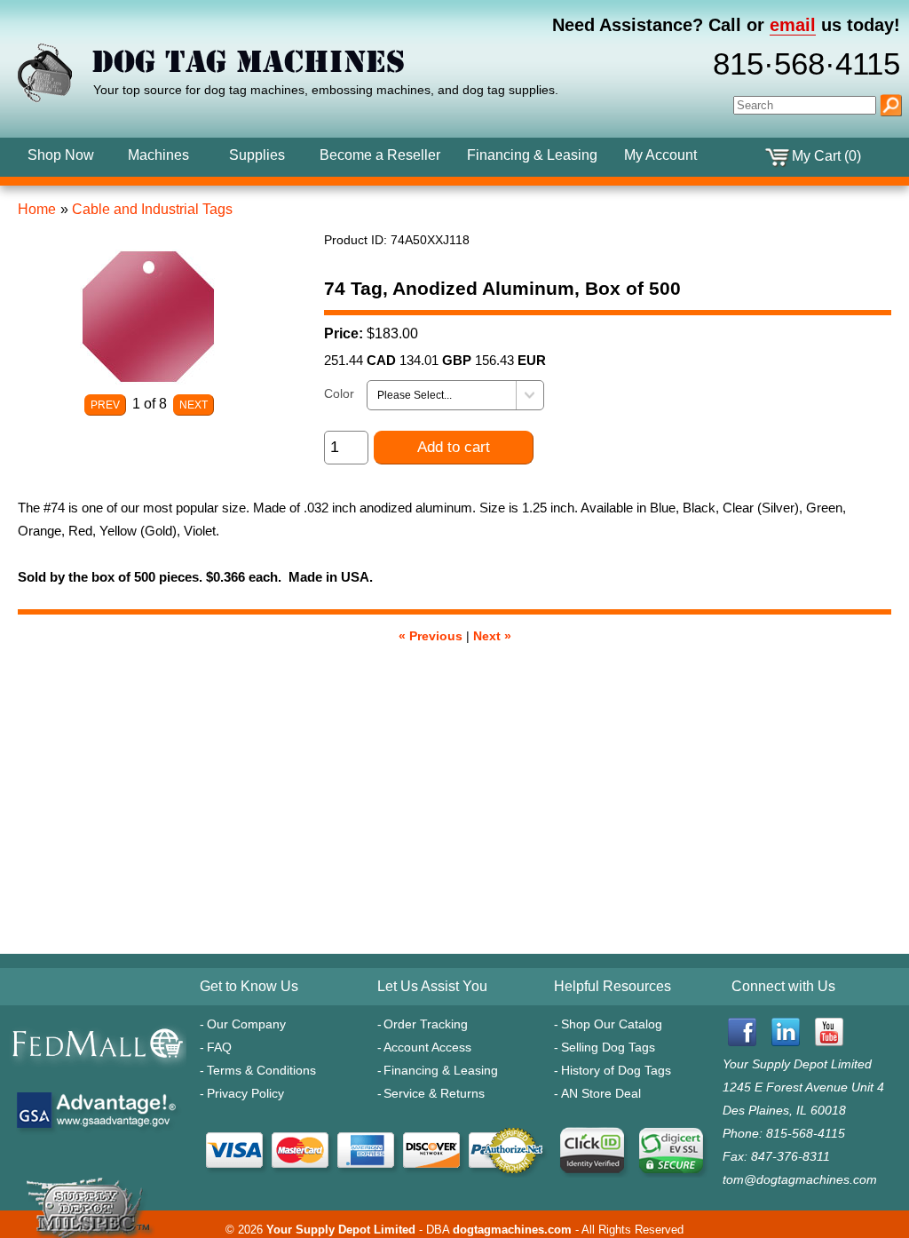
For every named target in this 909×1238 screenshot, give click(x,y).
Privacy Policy (245, 1093)
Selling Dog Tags (608, 1047)
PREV (105, 405)
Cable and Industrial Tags (152, 209)
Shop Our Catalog (611, 1024)
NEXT (193, 405)
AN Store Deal (601, 1093)
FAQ (219, 1047)
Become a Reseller (380, 155)
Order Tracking (425, 1024)
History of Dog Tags (616, 1070)
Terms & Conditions (261, 1070)
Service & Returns (434, 1093)
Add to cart (453, 447)
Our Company (246, 1024)
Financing (532, 155)
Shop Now (61, 155)
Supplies (257, 155)
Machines (158, 155)
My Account (660, 155)
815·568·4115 (806, 63)
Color (339, 393)
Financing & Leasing (440, 1070)
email (793, 25)
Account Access (427, 1047)
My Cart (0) (826, 155)
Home (37, 209)
